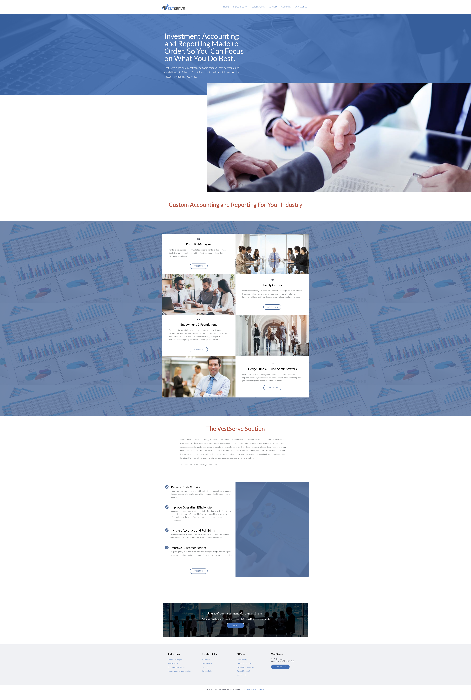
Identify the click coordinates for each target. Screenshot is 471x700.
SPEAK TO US (235, 625)
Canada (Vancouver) (244, 663)
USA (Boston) (242, 660)
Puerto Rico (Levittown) (245, 667)
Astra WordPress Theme (253, 689)
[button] (240, 7)
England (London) (243, 671)
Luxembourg (241, 675)
